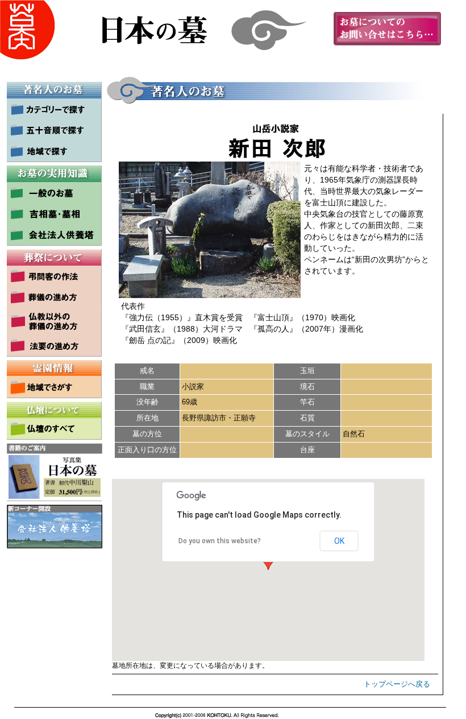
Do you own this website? (219, 541)
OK (339, 541)
